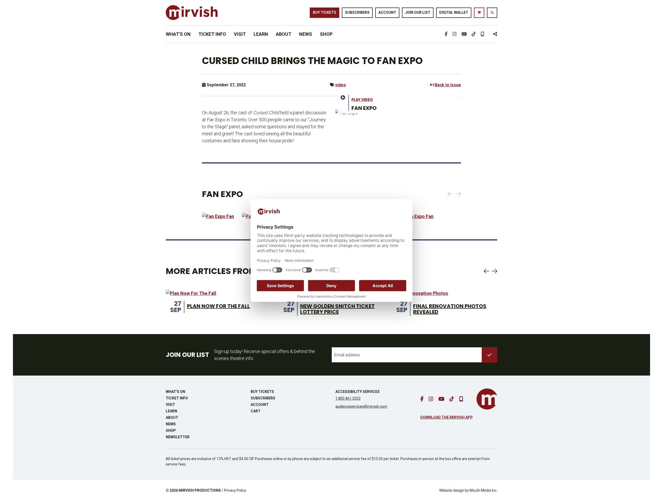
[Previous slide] (450, 194)
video (340, 84)
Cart (256, 411)
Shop (326, 34)
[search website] (492, 13)
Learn (261, 34)
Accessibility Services (357, 392)
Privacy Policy (235, 490)
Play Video (362, 99)
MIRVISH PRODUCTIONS (200, 490)
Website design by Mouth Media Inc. (468, 490)
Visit (240, 34)
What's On (178, 34)
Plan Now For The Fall (218, 306)
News (305, 34)
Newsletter (178, 437)
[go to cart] (479, 13)
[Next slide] (458, 194)
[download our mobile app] (482, 34)
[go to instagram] (454, 34)
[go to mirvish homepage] (487, 399)
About (283, 34)
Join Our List (417, 12)
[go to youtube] (464, 34)
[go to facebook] (446, 34)
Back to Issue (448, 84)
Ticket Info (212, 34)
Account (387, 12)
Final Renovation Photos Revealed (449, 308)
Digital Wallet (453, 12)
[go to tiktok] (474, 34)
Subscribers (357, 12)
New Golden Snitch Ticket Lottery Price (337, 308)
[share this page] (493, 34)
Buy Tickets (324, 12)
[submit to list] (489, 355)
